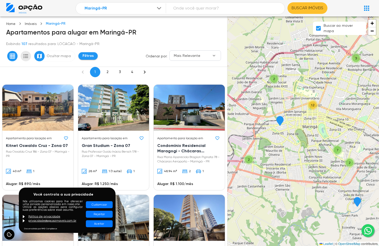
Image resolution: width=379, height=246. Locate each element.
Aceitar (99, 223)
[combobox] (123, 8)
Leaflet (328, 243)
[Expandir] (159, 8)
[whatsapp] (367, 230)
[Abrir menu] (366, 8)
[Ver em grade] (12, 56)
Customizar (99, 204)
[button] (357, 202)
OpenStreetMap (349, 243)
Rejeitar (99, 214)
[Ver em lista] (26, 56)
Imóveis (31, 24)
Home (10, 24)
